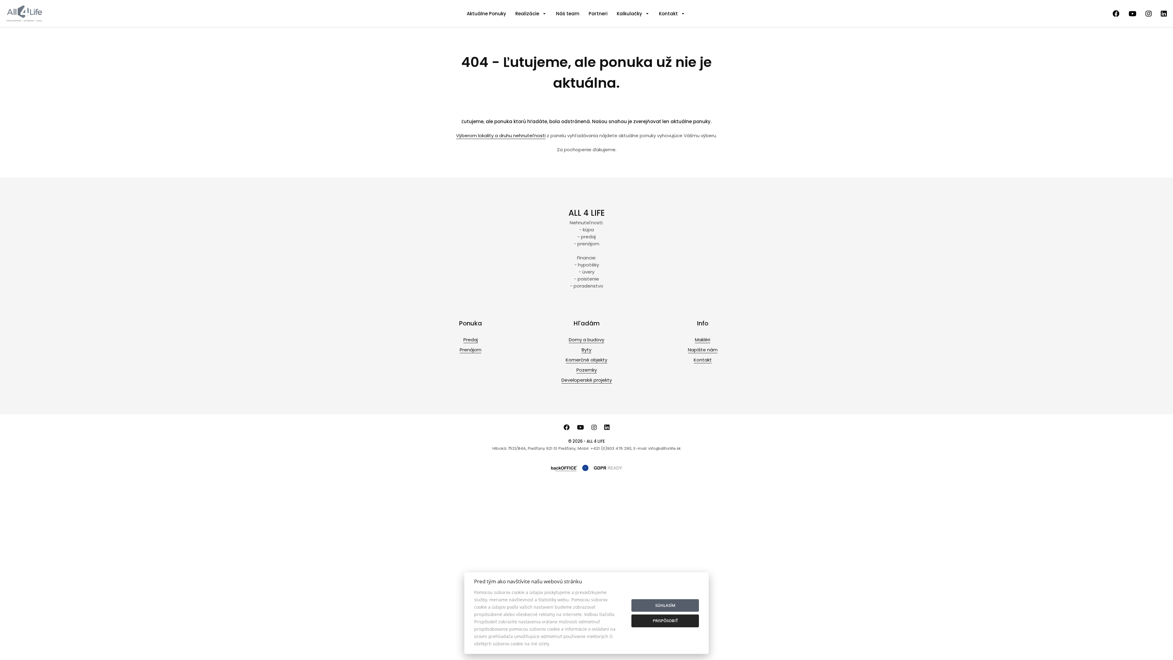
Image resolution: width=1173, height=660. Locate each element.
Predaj (470, 339)
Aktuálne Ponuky (486, 13)
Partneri (598, 13)
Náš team (567, 13)
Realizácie (527, 13)
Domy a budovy (586, 339)
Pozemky (586, 370)
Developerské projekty (586, 380)
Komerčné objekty (586, 360)
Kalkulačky (629, 13)
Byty (586, 349)
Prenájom (470, 349)
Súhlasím (665, 605)
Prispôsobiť (665, 620)
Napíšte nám (703, 349)
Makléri (702, 339)
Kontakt (668, 13)
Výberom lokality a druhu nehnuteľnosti (501, 135)
